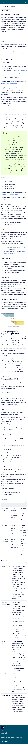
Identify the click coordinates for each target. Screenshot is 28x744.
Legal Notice (3, 730)
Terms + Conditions (5, 733)
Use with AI (6, 10)
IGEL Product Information (10, 6)
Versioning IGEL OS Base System (9, 83)
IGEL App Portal (22, 70)
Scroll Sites (18, 736)
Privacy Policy (4, 732)
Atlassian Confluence (5, 737)
